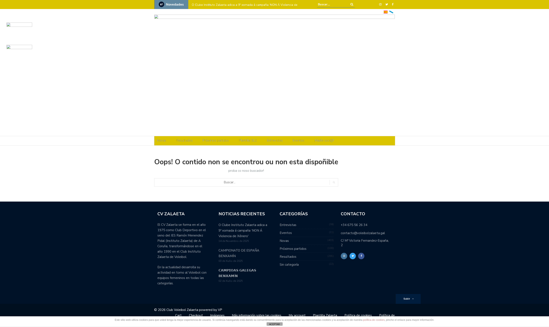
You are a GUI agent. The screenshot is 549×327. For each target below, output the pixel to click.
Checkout (196, 315)
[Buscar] (351, 4)
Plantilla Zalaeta (325, 315)
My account (297, 315)
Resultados (184, 140)
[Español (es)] (386, 12)
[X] (386, 4)
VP (220, 310)
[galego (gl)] (391, 12)
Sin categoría (289, 264)
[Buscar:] (331, 4)
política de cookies (374, 319)
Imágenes (217, 315)
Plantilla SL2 (248, 140)
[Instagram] (380, 4)
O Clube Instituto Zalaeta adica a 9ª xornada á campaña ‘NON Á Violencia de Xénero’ (244, 7)
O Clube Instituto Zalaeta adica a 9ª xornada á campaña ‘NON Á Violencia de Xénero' (243, 230)
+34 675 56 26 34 (354, 225)
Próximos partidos (216, 140)
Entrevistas (275, 140)
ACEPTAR (274, 324)
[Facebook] (392, 4)
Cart (178, 315)
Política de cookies (358, 315)
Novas (161, 140)
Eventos (298, 140)
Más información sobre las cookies (256, 315)
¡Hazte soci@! (324, 140)
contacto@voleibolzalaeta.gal (363, 233)
